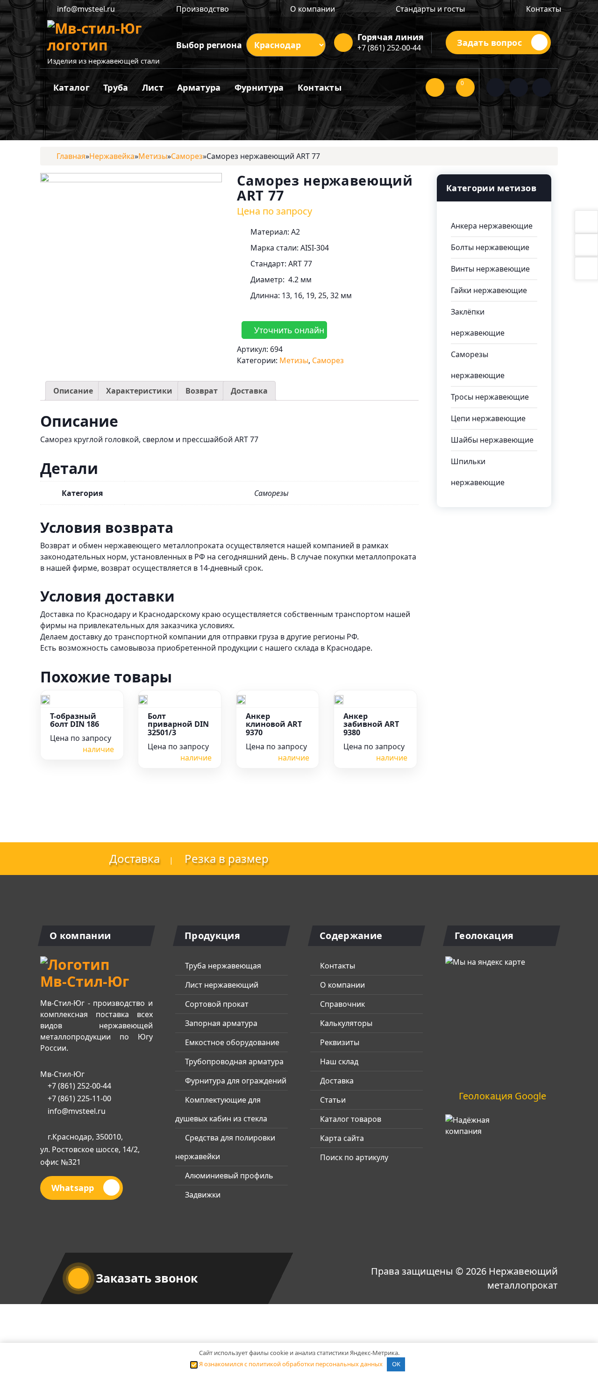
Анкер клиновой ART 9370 (274, 724)
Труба (115, 87)
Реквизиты (338, 1042)
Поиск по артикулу (353, 1157)
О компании (311, 9)
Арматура (199, 87)
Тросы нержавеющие (490, 397)
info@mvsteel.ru (85, 9)
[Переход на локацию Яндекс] (496, 1016)
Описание (73, 391)
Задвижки (202, 1195)
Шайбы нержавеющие (492, 440)
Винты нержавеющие (490, 269)
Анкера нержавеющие (492, 226)
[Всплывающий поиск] (435, 87)
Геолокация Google (501, 1096)
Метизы (293, 360)
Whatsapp (72, 1187)
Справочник (341, 1004)
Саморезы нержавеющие (478, 364)
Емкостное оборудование (231, 1042)
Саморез (328, 360)
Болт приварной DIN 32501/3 (178, 724)
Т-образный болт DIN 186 (74, 720)
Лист (153, 87)
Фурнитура (259, 87)
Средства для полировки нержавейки (225, 1147)
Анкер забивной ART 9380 (371, 724)
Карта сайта (341, 1138)
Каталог (71, 87)
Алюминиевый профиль (228, 1175)
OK (396, 1364)
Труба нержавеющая (222, 966)
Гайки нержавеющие (489, 290)
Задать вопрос (489, 42)
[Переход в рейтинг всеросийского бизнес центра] (480, 1130)
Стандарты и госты (429, 9)
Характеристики (139, 391)
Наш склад (338, 1061)
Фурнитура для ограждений (234, 1081)
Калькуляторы (345, 1023)
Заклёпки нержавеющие (478, 322)
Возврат (201, 391)
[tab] (73, 391)
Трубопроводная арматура (233, 1061)
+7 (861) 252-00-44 (389, 48)
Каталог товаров (349, 1119)
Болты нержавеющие (490, 247)
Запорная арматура (220, 1023)
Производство (201, 9)
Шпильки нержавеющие (478, 472)
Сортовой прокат (216, 1004)
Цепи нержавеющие (488, 418)
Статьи (332, 1100)
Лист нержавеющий (220, 985)
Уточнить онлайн (288, 330)
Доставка (249, 391)
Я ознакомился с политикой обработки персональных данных (290, 1364)
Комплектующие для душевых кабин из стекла (221, 1109)
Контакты (542, 9)
